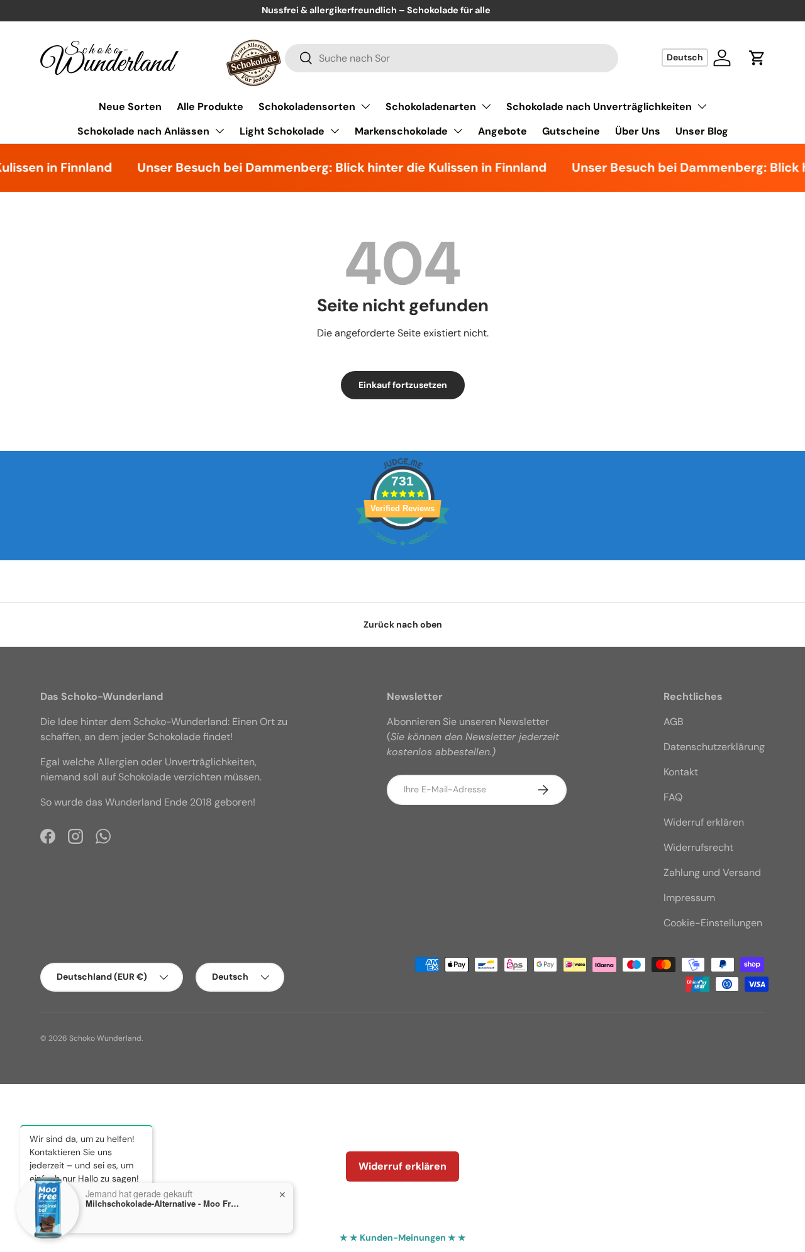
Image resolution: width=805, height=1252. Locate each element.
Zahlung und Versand (712, 872)
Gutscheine (571, 131)
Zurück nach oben (403, 624)
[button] (757, 58)
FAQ (672, 797)
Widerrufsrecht (698, 847)
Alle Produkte (210, 106)
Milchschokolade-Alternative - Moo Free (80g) (164, 1204)
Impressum (689, 897)
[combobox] (451, 58)
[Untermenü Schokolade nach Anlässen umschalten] (219, 130)
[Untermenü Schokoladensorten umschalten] (365, 106)
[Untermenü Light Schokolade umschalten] (334, 130)
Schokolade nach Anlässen (143, 131)
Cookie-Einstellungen (712, 922)
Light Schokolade (282, 131)
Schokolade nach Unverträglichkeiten (599, 106)
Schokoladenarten (431, 106)
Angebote (502, 131)
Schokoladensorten (306, 106)
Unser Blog (701, 131)
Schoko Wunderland (105, 1038)
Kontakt (680, 771)
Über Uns (637, 131)
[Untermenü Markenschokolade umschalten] (457, 130)
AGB (673, 721)
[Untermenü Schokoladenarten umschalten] (486, 106)
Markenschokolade (401, 131)
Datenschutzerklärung (714, 746)
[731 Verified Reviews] (402, 552)
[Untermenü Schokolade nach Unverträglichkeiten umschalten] (701, 106)
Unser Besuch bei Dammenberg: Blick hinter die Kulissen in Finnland (330, 167)
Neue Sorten (130, 106)
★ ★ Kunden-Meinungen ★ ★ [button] (403, 1237)
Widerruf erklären (703, 822)
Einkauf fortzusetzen (402, 385)
